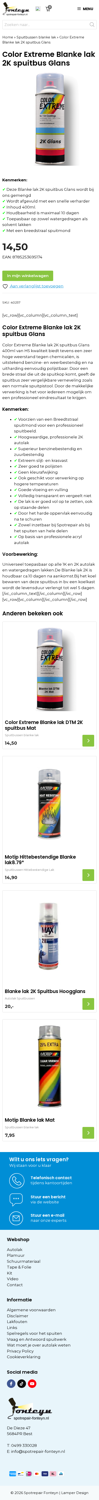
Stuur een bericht (48, 1197)
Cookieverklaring (24, 1357)
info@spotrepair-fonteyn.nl (38, 1451)
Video (12, 1279)
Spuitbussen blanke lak (36, 37)
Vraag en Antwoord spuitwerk (36, 1339)
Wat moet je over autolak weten (39, 1345)
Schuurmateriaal (24, 1261)
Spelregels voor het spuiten (34, 1333)
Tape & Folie (19, 1267)
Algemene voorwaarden (31, 1310)
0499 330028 (24, 1445)
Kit (9, 1273)
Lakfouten (17, 1321)
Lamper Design (74, 1493)
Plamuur (16, 1255)
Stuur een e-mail (47, 1215)
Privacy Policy (20, 1351)
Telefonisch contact (51, 1178)
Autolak (14, 1249)
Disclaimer (17, 1316)
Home (7, 37)
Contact (15, 1285)
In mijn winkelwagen (28, 275)
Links (12, 1327)
